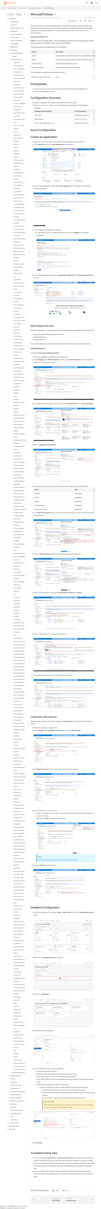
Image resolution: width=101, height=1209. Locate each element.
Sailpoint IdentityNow (19, 849)
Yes (57, 1190)
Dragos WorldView (19, 427)
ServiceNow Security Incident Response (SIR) (20, 887)
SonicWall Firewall (19, 921)
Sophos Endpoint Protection (20, 928)
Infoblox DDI (17, 566)
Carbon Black (17, 280)
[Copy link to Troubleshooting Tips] (60, 1153)
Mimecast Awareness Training (20, 726)
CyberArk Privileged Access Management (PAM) (20, 380)
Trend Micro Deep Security (20, 984)
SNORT (16, 912)
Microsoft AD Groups (19, 645)
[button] (14, 14)
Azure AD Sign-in (18, 185)
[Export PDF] (89, 21)
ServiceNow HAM (18, 877)
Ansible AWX (17, 110)
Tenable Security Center (20, 962)
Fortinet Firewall (18, 475)
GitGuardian (17, 484)
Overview (14, 56)
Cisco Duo (16, 302)
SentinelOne (17, 868)
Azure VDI (16, 223)
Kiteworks (16, 610)
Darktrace (16, 399)
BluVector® (12, 1129)
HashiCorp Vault (18, 531)
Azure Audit (17, 188)
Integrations (13, 50)
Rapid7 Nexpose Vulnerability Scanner (20, 840)
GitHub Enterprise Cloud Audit (20, 493)
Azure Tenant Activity (19, 220)
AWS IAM (16, 151)
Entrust (15, 437)
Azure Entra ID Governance (20, 195)
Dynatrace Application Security (20, 434)
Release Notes (14, 1123)
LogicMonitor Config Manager (20, 629)
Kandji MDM (17, 607)
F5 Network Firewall (19, 446)
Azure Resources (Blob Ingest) (20, 210)
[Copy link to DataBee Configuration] (62, 907)
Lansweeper (17, 619)
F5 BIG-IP (16, 443)
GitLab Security (18, 503)
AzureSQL (16, 217)
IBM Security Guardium (20, 553)
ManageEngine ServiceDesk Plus (20, 654)
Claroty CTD (17, 333)
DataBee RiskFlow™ (16, 1076)
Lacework (16, 616)
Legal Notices (14, 1120)
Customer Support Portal (17, 28)
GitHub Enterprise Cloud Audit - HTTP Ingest (20, 497)
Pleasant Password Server (20, 805)
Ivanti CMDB (17, 572)
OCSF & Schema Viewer (16, 1110)
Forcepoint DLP (18, 459)
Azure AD (16, 179)
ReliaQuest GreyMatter (20, 843)
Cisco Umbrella (18, 324)
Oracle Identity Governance (20, 767)
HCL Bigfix (16, 541)
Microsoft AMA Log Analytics (20, 648)
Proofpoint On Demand (20, 814)
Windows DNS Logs (19, 1041)
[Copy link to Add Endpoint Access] (57, 326)
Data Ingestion (14, 47)
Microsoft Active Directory (20, 641)
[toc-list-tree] (81, 21)
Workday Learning (18, 1035)
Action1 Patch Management (20, 69)
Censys (15, 289)
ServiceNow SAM (18, 884)
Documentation (12, 8)
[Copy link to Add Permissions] (48, 348)
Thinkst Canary (18, 972)
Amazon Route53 (18, 97)
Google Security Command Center (20, 522)
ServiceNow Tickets (19, 893)
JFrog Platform (17, 588)
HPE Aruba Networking (20, 544)
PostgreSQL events (19, 808)
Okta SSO (16, 751)
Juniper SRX (17, 600)
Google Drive (17, 519)
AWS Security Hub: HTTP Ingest (20, 163)
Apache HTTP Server (19, 113)
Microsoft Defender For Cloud (20, 663)
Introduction (13, 25)
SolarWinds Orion (18, 906)
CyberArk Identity (18, 374)
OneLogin (16, 755)
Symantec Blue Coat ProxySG (20, 940)
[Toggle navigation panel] (27, 16)
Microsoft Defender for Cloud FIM (20, 670)
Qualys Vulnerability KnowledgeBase (20, 830)
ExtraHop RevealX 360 (20, 440)
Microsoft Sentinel (18, 714)
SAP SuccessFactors (19, 858)
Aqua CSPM (17, 116)
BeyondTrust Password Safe (20, 251)
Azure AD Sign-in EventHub (20, 182)
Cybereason (17, 390)
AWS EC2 (16, 141)
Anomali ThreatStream (19, 103)
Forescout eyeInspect (19, 462)
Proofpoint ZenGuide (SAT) (20, 821)
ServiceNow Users (18, 896)
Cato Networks (18, 106)
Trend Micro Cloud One (20, 991)
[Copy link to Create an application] (60, 137)
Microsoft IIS (17, 701)
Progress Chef (17, 811)
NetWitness (17, 736)
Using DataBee (14, 44)
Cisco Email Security (19, 305)
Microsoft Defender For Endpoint (20, 660)
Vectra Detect (17, 997)
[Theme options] (91, 3)
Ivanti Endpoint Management (20, 575)
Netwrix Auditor (18, 739)
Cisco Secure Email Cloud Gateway (20, 317)
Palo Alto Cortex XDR (19, 777)
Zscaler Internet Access (20, 1066)
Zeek (15, 1050)
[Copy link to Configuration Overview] (63, 98)
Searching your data (15, 1085)
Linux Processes (18, 638)
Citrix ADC (16, 327)
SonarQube (17, 918)
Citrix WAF (16, 330)
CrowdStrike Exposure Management (20, 368)
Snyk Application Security (20, 950)
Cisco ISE (16, 311)
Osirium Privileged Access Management (20, 774)
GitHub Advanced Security (20, 487)
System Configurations (16, 40)
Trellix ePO (16, 981)
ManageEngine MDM (19, 651)
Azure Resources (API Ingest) (20, 207)
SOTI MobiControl (18, 931)
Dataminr (16, 409)
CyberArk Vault (18, 383)
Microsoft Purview (18, 707)
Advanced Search (15, 1088)
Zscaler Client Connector (20, 1063)
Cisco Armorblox (18, 292)
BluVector (16, 270)
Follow (74, 21)
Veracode (16, 1006)
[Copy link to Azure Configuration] (59, 130)
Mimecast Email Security (20, 729)
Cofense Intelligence (19, 349)
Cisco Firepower (18, 308)
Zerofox (16, 1057)
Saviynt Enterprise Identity (20, 862)
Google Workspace (19, 515)
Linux (15, 635)
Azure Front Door (18, 198)
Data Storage (13, 31)
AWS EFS (16, 144)
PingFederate (17, 796)
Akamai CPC (17, 81)
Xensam (16, 1047)
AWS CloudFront (18, 138)
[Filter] (24, 14)
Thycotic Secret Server (19, 978)
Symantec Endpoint (19, 947)
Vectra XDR (17, 1000)
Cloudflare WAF (18, 346)
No (67, 1190)
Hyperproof (17, 547)
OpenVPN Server (18, 761)
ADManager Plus (18, 72)
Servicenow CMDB (18, 874)
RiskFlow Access (15, 37)
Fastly (15, 449)
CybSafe (16, 393)
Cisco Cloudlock (18, 298)
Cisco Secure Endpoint (20, 320)
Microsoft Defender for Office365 (20, 679)
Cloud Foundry (18, 336)
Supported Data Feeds (35, 8)
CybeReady (17, 386)
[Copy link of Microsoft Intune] (55, 14)
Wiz (15, 1028)
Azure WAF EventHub (19, 239)
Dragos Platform (18, 424)
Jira (14, 594)
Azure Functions (18, 201)
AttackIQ (16, 128)
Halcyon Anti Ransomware (20, 528)
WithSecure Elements (19, 1025)
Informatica (17, 569)
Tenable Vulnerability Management (20, 965)
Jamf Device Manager (19, 582)
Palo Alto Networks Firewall (20, 780)
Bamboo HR (17, 242)
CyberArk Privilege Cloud (20, 377)
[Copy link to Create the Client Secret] (59, 717)
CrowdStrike (17, 364)
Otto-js (15, 770)
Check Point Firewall (19, 286)
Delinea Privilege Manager (20, 418)
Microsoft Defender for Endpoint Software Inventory (20, 673)
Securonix (16, 865)
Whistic (16, 1019)
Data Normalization (15, 1094)
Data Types (13, 1107)
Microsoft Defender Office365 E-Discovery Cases (20, 685)
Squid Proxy (17, 937)
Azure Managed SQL (19, 204)
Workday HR (17, 1032)
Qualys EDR (17, 824)
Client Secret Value (80, 119)
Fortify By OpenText (19, 471)
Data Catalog (13, 1104)
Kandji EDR (17, 604)
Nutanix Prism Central (19, 748)
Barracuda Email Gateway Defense (20, 245)
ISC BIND (16, 578)
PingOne (16, 799)
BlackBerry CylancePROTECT (20, 264)
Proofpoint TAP (18, 818)
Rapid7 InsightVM (18, 836)
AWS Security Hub (18, 160)
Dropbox (16, 431)
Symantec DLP (17, 943)
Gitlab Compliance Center (20, 500)
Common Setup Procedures (19, 1072)
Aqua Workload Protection (20, 119)
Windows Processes (19, 1044)
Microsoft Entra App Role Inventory (20, 692)
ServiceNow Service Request (20, 890)
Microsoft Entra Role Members (20, 695)
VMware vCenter (18, 1016)
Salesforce (16, 855)
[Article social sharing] (85, 21)
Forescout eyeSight (19, 465)
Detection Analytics (15, 1098)
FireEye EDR (17, 453)
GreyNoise (16, 525)
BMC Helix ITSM (18, 273)
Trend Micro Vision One (20, 987)
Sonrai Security (18, 909)
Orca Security (17, 764)
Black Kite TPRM (18, 267)
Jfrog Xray (16, 591)
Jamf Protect (17, 585)
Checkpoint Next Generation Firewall (20, 283)
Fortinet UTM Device (19, 478)
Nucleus (16, 745)
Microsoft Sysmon (18, 717)
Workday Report (18, 1038)
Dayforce (16, 412)
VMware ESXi (17, 1009)
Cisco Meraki (17, 314)
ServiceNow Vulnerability (20, 899)
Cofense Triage (17, 352)
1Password (17, 62)
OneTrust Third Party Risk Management (20, 758)
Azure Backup (17, 191)
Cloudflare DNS (18, 342)
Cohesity (16, 355)
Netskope (16, 733)
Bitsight (16, 261)
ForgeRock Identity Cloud (20, 468)
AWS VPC (16, 166)
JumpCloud (17, 597)
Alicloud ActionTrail (19, 88)
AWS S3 (16, 157)
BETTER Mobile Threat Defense (20, 248)
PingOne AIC (17, 802)
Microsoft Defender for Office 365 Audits (20, 682)
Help (11, 1116)
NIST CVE (16, 742)
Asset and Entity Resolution (17, 1091)
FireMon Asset (17, 456)
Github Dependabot (19, 490)
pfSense (16, 786)
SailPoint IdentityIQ (19, 852)
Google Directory (18, 512)
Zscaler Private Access (20, 1069)
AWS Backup (17, 135)
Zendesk (16, 1054)
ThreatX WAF (17, 975)
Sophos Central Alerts (19, 925)
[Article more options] (93, 21)
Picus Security (17, 789)
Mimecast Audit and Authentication (20, 723)
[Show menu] (87, 3)
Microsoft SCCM (18, 711)
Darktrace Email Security (20, 402)
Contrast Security (18, 358)
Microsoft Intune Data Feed (47, 105)
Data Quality (13, 1082)
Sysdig (15, 953)
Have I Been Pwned (19, 534)
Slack (15, 903)
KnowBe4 (16, 613)
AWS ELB (16, 147)
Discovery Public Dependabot (20, 421)
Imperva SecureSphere (19, 556)
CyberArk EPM (17, 371)
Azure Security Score (19, 213)
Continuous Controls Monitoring (18, 1101)
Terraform (16, 969)
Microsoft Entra (18, 689)
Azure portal (47, 89)
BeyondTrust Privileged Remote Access (20, 254)
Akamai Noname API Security (20, 78)
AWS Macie (17, 154)
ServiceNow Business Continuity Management (20, 871)
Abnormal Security (18, 66)
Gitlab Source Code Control (20, 506)
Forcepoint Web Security (20, 481)
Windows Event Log (19, 1022)
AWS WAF (16, 169)
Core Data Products (15, 1113)
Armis (15, 122)
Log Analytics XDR (19, 626)
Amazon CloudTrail (19, 91)
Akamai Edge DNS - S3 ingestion (20, 75)
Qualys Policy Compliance (20, 827)
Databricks (16, 405)
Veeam (15, 1003)
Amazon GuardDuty (19, 94)
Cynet (15, 396)
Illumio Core (17, 560)
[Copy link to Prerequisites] (50, 84)
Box (15, 276)
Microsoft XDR (17, 720)
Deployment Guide (14, 1126)
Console (12, 1079)
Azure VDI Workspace (19, 232)
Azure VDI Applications (20, 226)
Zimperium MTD (18, 1060)
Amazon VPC (17, 100)
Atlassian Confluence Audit (20, 125)
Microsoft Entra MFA (19, 698)
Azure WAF (17, 235)
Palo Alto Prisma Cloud (20, 783)
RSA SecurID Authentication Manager (20, 846)
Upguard (16, 994)
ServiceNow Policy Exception (20, 880)
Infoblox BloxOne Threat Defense (20, 563)
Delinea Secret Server (19, 415)
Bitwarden (16, 257)
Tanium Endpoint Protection (20, 959)
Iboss (15, 550)
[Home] (9, 3)
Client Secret (56, 1077)
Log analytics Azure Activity (20, 622)
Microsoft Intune (18, 704)
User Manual (22, 8)
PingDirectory (17, 792)
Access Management (15, 34)
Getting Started (14, 22)
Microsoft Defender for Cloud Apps (20, 667)
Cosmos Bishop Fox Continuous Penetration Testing (20, 361)
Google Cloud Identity (19, 509)
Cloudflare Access (18, 339)
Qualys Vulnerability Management (20, 833)
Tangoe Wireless (18, 956)
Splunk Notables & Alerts (20, 934)
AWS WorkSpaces (18, 173)
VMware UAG (17, 1013)
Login (96, 3)
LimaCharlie (17, 632)
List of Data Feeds (49, 8)
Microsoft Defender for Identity (20, 676)
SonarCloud (17, 915)
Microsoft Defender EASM (20, 657)
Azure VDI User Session (20, 229)
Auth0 (15, 132)
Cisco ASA (16, 295)
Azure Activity (17, 176)
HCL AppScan (17, 538)
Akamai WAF (17, 84)
